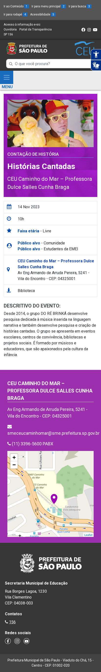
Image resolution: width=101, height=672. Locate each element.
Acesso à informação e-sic (22, 24)
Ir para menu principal (48, 6)
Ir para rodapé (15, 14)
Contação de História (33, 154)
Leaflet (88, 535)
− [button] (14, 465)
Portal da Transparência (35, 29)
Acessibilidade (42, 14)
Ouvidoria (10, 29)
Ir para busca (79, 6)
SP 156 (8, 34)
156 (12, 622)
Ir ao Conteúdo (15, 6)
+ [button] (14, 457)
